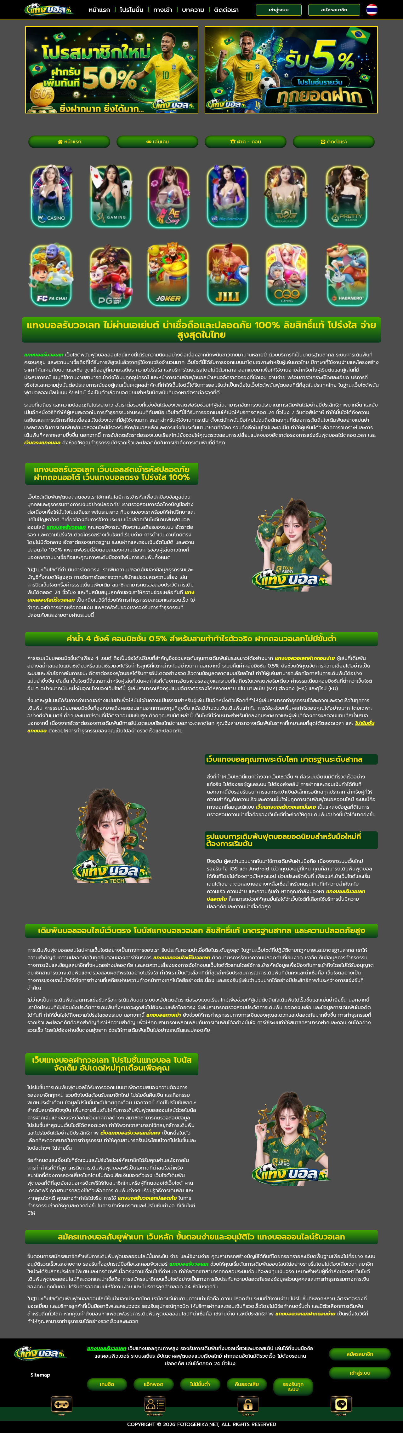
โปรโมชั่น (132, 9)
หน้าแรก (99, 9)
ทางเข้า (162, 9)
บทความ (193, 9)
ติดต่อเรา (226, 9)
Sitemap (40, 1375)
